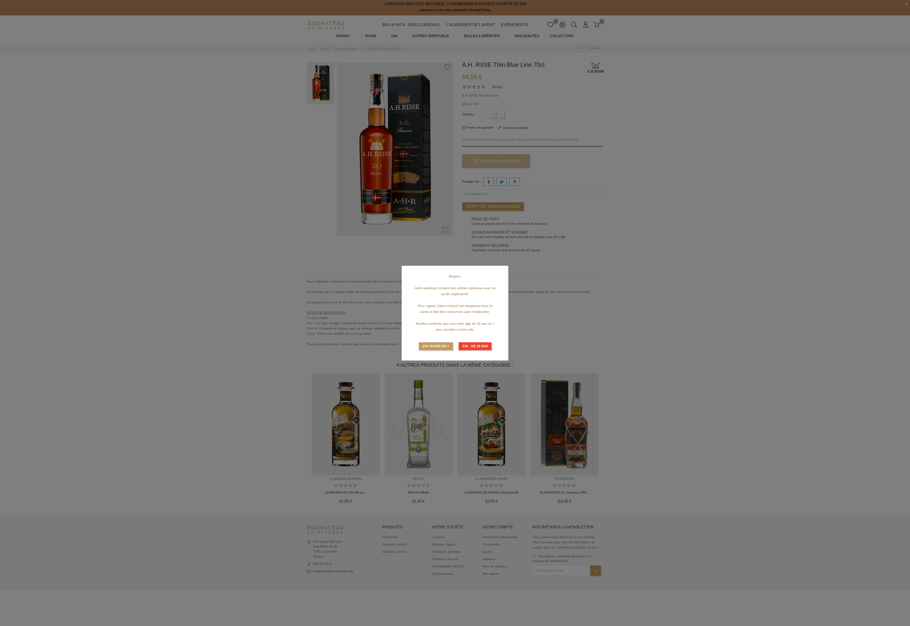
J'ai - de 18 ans (475, 346)
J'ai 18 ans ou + (435, 346)
